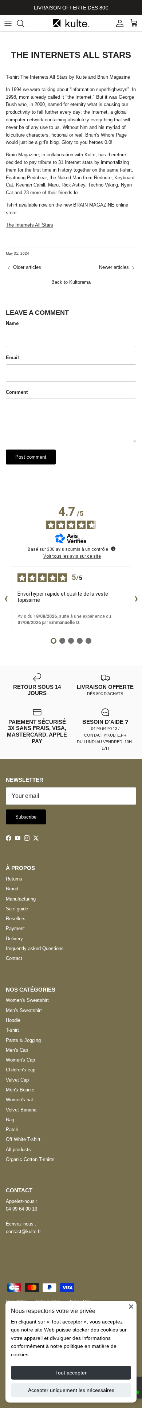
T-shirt (12, 1030)
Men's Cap (17, 1050)
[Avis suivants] (136, 600)
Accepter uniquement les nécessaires (71, 1390)
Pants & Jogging (23, 1040)
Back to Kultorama (71, 282)
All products (18, 1149)
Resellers (15, 918)
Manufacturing (21, 899)
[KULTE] (71, 23)
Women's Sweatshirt (27, 1000)
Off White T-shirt (23, 1139)
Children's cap (20, 1069)
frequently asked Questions (35, 948)
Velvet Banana (21, 1110)
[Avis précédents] (6, 600)
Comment (17, 392)
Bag (10, 1119)
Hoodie (13, 1020)
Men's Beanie (20, 1090)
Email (12, 357)
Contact (14, 958)
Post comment (30, 457)
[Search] (24, 23)
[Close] (131, 1306)
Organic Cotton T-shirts (30, 1159)
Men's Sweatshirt (24, 1010)
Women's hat (19, 1099)
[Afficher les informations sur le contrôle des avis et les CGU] (113, 549)
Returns (14, 879)
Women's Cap (20, 1060)
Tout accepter (71, 1373)
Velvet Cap (17, 1080)
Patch (12, 1129)
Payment (15, 928)
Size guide (17, 908)
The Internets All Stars (29, 225)
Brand (12, 888)
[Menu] (8, 23)
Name (12, 323)
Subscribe (25, 817)
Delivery (14, 938)
